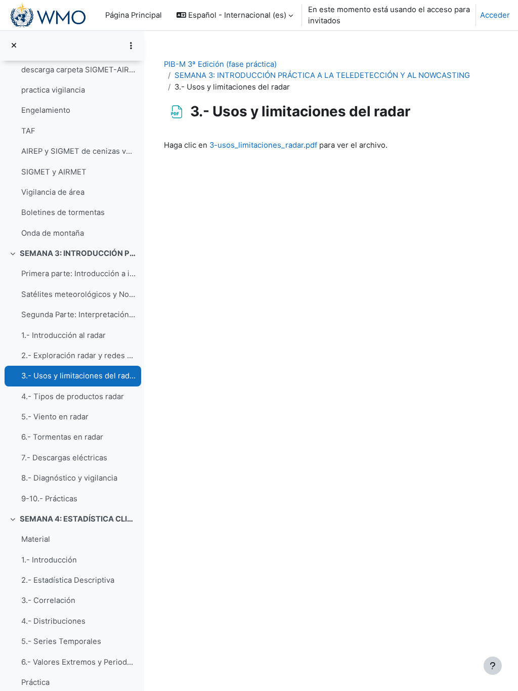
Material (35, 539)
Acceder (495, 15)
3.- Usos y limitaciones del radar (78, 375)
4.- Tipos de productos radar (72, 396)
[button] (234, 15)
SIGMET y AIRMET (54, 172)
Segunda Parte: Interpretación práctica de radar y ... (78, 314)
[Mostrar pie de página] (493, 666)
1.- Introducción (49, 560)
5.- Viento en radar (55, 416)
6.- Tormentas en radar (62, 437)
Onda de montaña (52, 233)
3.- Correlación (48, 600)
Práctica (35, 682)
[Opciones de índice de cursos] (131, 45)
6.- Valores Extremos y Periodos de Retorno (78, 662)
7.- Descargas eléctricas (64, 457)
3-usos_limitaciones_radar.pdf (263, 145)
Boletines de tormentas (63, 212)
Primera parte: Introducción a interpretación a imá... (78, 273)
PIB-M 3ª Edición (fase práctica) (220, 64)
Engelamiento (45, 110)
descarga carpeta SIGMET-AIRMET (78, 69)
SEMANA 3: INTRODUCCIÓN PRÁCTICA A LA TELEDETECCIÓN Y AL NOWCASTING (78, 253)
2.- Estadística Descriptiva (67, 580)
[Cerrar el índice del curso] (14, 45)
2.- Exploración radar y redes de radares (78, 355)
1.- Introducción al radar (63, 335)
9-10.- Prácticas (49, 498)
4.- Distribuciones (53, 621)
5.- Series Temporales (61, 641)
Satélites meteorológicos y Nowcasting (78, 294)
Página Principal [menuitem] (133, 15)
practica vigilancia (53, 90)
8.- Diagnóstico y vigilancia (69, 478)
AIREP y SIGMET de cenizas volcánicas (78, 151)
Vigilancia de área (52, 192)
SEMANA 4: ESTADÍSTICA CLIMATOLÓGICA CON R (78, 519)
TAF (28, 131)
